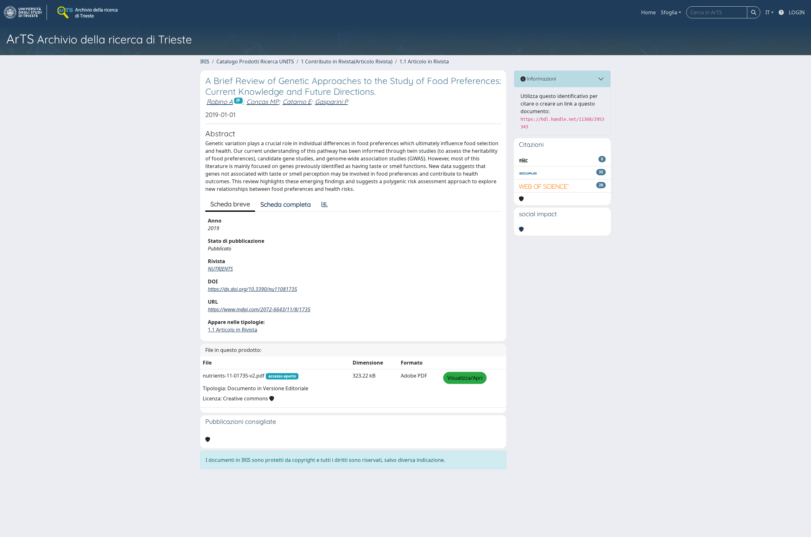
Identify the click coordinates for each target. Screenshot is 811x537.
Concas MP (262, 102)
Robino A (220, 102)
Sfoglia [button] (669, 12)
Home (648, 12)
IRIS (204, 61)
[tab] (324, 204)
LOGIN (797, 12)
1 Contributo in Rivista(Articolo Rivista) (347, 61)
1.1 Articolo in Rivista (424, 61)
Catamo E (297, 102)
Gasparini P (331, 102)
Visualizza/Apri (464, 377)
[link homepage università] (88, 12)
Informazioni (541, 78)
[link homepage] (25, 12)
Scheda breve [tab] (230, 204)
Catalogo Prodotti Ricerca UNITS (255, 61)
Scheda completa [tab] (285, 204)
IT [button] (767, 12)
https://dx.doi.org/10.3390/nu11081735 (252, 289)
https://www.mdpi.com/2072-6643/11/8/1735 (259, 309)
